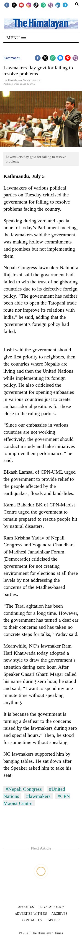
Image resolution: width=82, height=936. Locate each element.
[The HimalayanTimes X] (14, 5)
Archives (59, 913)
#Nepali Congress (24, 789)
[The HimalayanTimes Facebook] (7, 5)
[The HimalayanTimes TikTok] (36, 5)
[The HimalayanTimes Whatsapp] (43, 5)
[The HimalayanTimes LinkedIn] (58, 5)
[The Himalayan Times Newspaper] (41, 23)
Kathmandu (11, 58)
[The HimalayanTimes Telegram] (65, 5)
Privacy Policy (51, 907)
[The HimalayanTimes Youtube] (21, 5)
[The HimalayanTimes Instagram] (29, 5)
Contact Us (32, 920)
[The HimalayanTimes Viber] (51, 5)
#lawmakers (38, 796)
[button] (16, 37)
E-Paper (53, 920)
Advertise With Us (31, 913)
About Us (26, 907)
